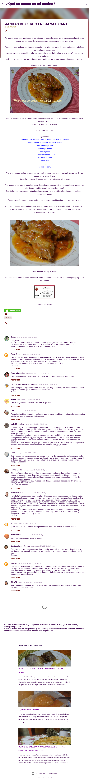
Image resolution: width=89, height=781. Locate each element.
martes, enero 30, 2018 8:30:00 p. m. (34, 535)
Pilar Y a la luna (17, 470)
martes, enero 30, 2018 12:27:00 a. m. (27, 411)
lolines (13, 400)
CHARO (14, 582)
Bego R (14, 354)
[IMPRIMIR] (12, 311)
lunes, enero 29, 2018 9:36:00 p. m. (29, 354)
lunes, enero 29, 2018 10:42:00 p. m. (45, 384)
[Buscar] (58, 3)
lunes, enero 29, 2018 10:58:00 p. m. (28, 400)
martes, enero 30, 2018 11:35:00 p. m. (30, 563)
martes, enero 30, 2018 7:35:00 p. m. (37, 493)
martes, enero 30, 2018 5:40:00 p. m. (27, 453)
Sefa (13, 411)
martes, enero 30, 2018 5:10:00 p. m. (36, 424)
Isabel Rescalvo (17, 424)
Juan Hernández (17, 493)
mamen (14, 563)
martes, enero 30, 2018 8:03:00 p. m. (25, 523)
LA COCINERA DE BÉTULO (22, 384)
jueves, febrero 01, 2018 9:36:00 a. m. (30, 582)
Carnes (8, 317)
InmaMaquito (16, 535)
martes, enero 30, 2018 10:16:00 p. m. (43, 546)
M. (12, 523)
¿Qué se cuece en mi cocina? (30, 4)
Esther (13, 337)
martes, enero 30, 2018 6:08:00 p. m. (36, 470)
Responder (15, 350)
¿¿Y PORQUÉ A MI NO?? (28, 710)
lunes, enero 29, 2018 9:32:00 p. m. (28, 337)
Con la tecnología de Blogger (45, 773)
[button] (5, 31)
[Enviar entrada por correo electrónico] (5, 315)
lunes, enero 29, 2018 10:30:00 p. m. (37, 373)
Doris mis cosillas (18, 373)
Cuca (13, 453)
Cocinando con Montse (20, 546)
